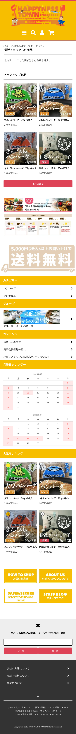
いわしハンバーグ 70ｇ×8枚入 (54, 120)
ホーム (11, 707)
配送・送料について (44, 707)
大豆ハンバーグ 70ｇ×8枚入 (18, 120)
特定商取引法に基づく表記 (26, 711)
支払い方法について (24, 707)
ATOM (58, 714)
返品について (61, 707)
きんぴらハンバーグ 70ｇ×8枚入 (20, 168)
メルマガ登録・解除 (23, 714)
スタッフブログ (41, 714)
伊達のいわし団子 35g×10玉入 (54, 168)
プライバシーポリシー (50, 711)
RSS (52, 714)
